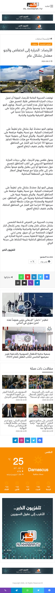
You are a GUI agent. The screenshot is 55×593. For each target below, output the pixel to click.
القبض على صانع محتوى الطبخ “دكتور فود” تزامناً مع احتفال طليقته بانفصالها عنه (41, 424)
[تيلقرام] (37, 282)
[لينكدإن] (34, 277)
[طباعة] (18, 282)
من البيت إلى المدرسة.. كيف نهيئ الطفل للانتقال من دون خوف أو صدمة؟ (41, 394)
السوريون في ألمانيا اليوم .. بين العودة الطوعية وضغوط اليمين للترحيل (14, 394)
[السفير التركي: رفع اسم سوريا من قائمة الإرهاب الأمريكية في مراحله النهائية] (14, 411)
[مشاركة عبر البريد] (24, 282)
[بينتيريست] (27, 277)
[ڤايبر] (30, 282)
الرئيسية (46, 38)
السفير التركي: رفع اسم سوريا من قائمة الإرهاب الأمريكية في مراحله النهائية (15, 424)
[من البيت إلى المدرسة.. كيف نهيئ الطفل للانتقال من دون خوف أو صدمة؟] (41, 382)
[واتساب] (21, 277)
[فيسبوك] (47, 277)
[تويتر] (40, 277)
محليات (39, 38)
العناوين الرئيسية (45, 44)
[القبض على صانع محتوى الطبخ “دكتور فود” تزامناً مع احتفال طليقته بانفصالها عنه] (41, 411)
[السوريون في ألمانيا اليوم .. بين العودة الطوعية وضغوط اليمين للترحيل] (14, 382)
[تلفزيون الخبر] (32, 6)
